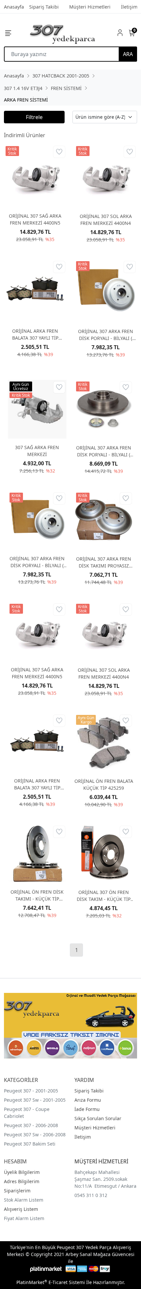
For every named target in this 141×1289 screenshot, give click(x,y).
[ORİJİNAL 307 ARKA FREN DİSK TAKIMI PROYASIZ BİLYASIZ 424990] (103, 520)
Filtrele (34, 117)
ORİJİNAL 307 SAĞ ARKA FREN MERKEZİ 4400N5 (35, 219)
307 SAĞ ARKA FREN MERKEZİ (37, 450)
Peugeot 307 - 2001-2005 (31, 1091)
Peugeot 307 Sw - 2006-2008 (35, 1134)
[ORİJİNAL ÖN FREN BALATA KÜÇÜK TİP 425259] (103, 742)
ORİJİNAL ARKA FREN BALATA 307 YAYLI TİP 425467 (35, 334)
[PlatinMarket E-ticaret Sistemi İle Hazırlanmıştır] (46, 1268)
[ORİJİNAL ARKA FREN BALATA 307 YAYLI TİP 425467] (35, 291)
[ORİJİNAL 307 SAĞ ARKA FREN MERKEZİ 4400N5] (35, 175)
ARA (128, 54)
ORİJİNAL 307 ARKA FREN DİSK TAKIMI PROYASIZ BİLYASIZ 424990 (103, 562)
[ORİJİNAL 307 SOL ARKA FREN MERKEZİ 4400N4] (105, 175)
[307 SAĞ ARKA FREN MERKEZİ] (37, 409)
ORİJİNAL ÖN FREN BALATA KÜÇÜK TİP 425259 (103, 784)
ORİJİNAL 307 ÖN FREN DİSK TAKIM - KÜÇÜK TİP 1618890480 (104, 896)
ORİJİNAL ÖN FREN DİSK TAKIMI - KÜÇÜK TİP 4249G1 (37, 895)
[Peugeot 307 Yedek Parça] (62, 32)
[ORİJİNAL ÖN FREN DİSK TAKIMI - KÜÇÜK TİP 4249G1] (37, 853)
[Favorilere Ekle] (59, 152)
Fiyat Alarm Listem (24, 1218)
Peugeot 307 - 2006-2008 (31, 1125)
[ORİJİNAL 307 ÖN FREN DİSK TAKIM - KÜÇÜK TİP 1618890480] (103, 853)
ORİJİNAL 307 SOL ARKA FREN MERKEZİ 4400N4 (106, 219)
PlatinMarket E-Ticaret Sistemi (50, 1282)
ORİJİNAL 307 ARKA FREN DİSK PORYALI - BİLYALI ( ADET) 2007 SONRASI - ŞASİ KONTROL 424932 (106, 335)
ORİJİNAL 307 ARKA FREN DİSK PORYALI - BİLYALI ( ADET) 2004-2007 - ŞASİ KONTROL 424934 (103, 451)
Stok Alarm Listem (23, 1200)
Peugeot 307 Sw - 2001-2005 (35, 1100)
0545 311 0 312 (90, 1195)
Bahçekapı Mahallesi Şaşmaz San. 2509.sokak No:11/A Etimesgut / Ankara (105, 1179)
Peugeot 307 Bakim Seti (29, 1144)
